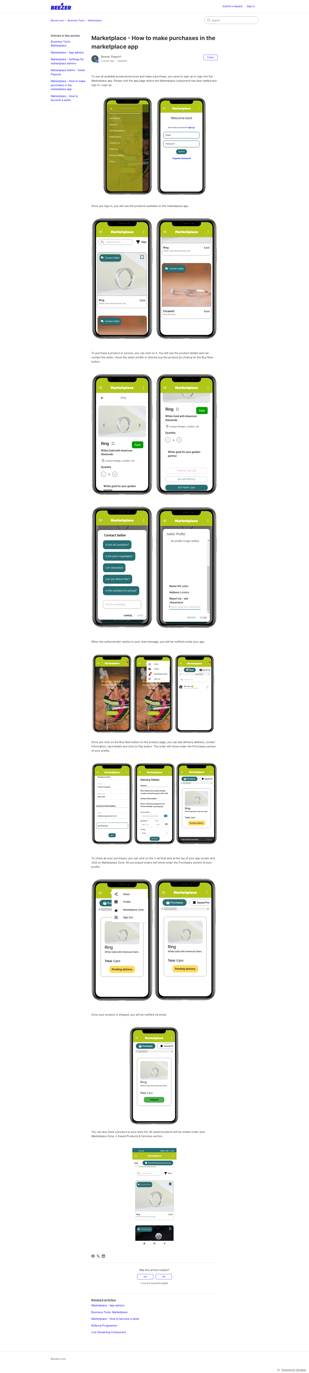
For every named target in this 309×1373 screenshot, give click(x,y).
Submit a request (232, 6)
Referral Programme (104, 1325)
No (163, 1276)
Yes (145, 1276)
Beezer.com (57, 20)
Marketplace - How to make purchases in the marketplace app (68, 85)
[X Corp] (98, 1256)
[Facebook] (93, 1256)
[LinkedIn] (103, 1256)
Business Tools (76, 20)
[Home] (61, 6)
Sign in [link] (251, 6)
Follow (210, 57)
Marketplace (95, 20)
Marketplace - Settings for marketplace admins (67, 61)
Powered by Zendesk (293, 1369)
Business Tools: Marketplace (61, 43)
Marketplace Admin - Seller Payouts (68, 72)
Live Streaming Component (108, 1332)
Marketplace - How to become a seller (64, 98)
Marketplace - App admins (67, 52)
